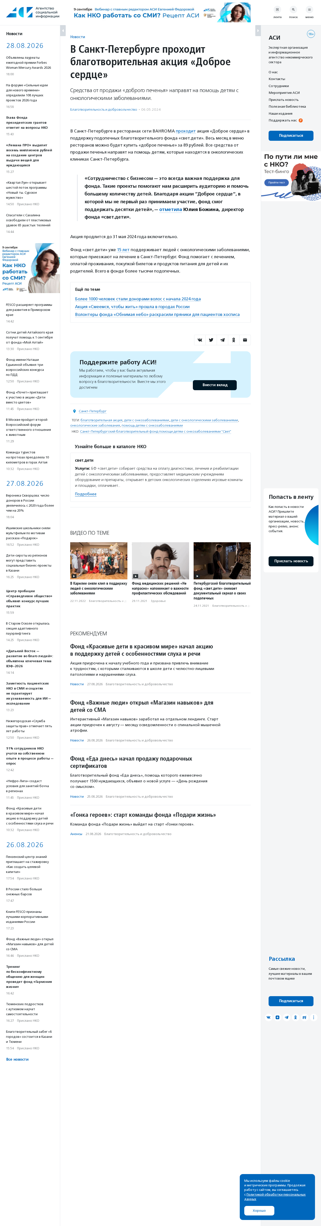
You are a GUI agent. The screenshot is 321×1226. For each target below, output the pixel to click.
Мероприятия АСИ (284, 93)
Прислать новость (284, 100)
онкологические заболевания (95, 425)
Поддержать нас (283, 120)
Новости (77, 37)
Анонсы (76, 834)
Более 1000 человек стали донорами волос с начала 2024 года (138, 298)
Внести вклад (214, 385)
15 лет (123, 249)
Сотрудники (279, 86)
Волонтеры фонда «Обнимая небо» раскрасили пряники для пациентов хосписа (157, 314)
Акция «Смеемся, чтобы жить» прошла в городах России (132, 306)
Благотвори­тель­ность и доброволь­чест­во (103, 109)
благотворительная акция (101, 420)
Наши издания (280, 113)
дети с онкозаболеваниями (146, 420)
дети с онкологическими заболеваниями (204, 420)
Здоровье (158, 601)
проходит (186, 130)
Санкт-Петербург (93, 411)
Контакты (277, 79)
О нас (273, 72)
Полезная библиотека (287, 107)
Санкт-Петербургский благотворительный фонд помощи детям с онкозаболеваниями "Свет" (155, 431)
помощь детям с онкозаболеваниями (152, 425)
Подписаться (291, 135)
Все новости (17, 1059)
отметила (170, 210)
